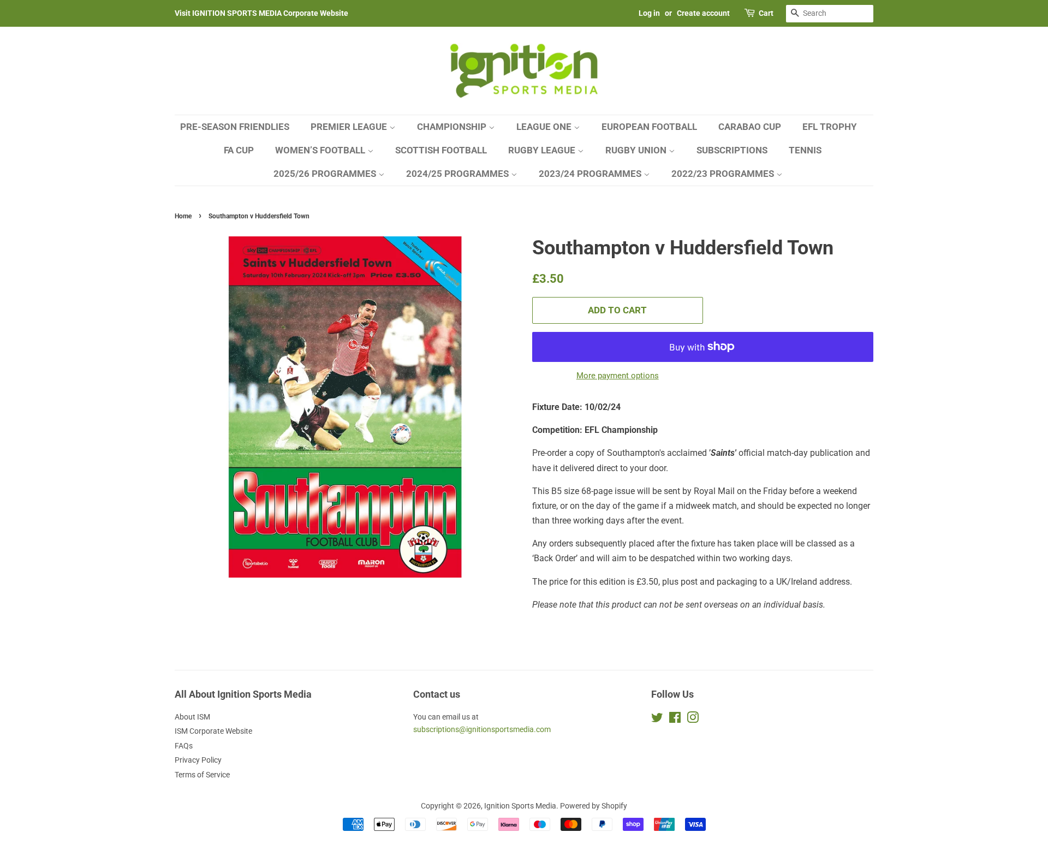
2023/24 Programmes (591, 173)
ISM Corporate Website (213, 731)
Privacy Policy (198, 760)
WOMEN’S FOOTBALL (321, 150)
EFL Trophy (829, 126)
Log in (649, 13)
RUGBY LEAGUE (542, 150)
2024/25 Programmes (458, 173)
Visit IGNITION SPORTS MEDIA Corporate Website (261, 13)
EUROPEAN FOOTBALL (649, 126)
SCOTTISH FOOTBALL (441, 150)
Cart (766, 13)
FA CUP (239, 150)
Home (183, 216)
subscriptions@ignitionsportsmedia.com (482, 729)
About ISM (192, 716)
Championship (453, 126)
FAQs (184, 745)
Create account (703, 13)
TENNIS (805, 150)
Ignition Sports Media (520, 805)
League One (545, 126)
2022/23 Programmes (723, 173)
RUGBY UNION (637, 150)
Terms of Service (202, 774)
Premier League (350, 126)
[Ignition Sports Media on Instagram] (693, 719)
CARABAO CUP (749, 126)
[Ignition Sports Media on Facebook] (675, 719)
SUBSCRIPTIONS (731, 150)
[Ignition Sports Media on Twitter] (657, 719)
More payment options (617, 376)
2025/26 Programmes (325, 173)
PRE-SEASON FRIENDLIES (234, 126)
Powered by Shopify (593, 805)
